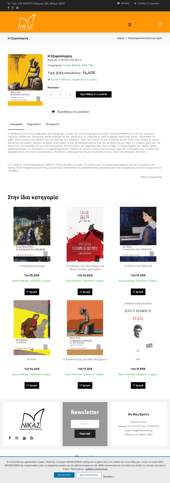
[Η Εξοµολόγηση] (25, 80)
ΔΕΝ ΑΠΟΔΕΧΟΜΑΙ (89, 475)
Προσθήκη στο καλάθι (93, 94)
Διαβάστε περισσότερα (96, 469)
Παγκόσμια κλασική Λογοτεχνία (145, 38)
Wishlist (125, 3)
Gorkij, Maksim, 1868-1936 (78, 65)
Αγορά (33, 292)
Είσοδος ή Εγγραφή (148, 3)
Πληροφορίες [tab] (34, 124)
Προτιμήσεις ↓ (109, 476)
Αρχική (120, 38)
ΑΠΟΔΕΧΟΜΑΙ (64, 475)
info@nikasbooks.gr (142, 430)
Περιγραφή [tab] (16, 124)
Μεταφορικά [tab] (52, 124)
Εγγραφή (85, 433)
